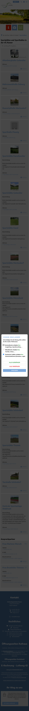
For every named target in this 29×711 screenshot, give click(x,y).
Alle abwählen (14, 366)
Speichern (14, 370)
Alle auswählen (14, 362)
